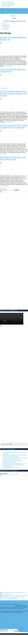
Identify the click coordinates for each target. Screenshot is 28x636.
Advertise (8, 619)
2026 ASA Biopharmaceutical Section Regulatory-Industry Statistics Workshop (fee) (15, 458)
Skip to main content (8, 2)
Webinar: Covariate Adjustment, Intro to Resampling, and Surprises (13, 461)
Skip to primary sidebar (9, 4)
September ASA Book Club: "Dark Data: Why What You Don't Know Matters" (14, 455)
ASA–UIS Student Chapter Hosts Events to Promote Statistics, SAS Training (13, 93)
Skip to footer (6, 6)
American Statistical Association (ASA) (12, 605)
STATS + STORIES (8, 623)
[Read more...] (9, 66)
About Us (5, 616)
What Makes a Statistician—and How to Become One (13, 158)
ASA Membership (7, 622)
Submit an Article (10, 620)
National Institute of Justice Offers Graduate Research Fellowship (14, 126)
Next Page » (3, 188)
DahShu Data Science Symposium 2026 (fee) (14, 463)
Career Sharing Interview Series (11, 467)
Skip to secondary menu (9, 3)
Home (4, 615)
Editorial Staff (9, 618)
